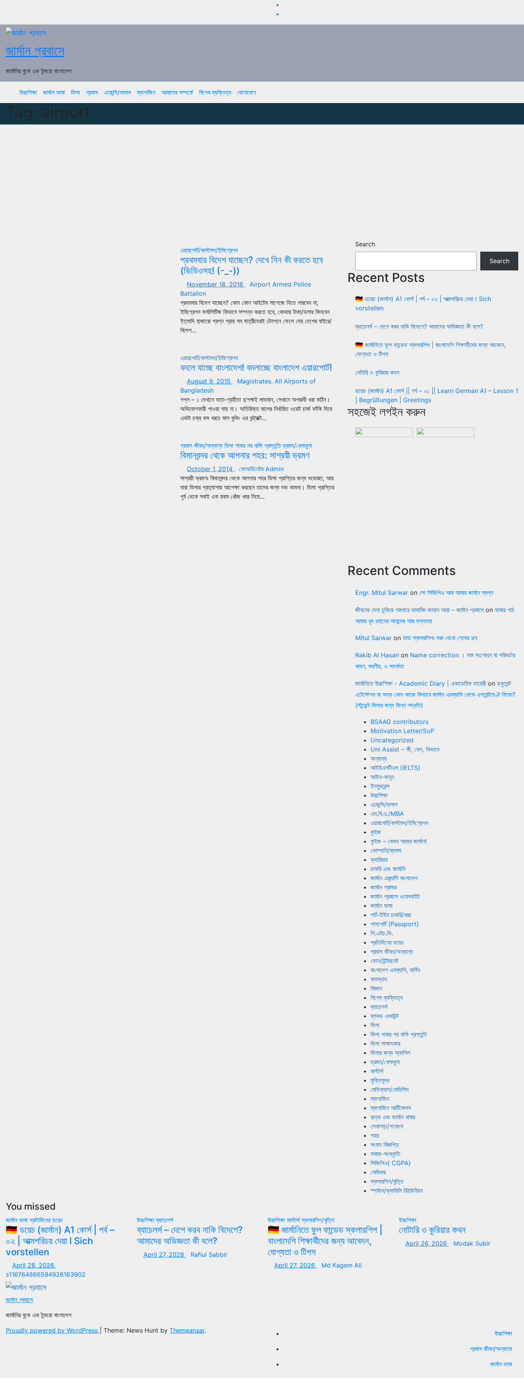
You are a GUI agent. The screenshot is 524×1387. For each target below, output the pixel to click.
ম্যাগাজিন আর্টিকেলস (391, 1108)
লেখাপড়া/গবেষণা (387, 1126)
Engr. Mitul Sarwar (381, 592)
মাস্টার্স (377, 1071)
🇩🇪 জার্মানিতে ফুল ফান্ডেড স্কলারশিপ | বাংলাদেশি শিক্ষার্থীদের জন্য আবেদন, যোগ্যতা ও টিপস (325, 1241)
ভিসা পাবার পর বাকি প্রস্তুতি (253, 445)
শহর (375, 1135)
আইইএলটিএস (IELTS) (395, 767)
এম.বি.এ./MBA (387, 813)
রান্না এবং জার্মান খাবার (393, 1117)
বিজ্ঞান (376, 988)
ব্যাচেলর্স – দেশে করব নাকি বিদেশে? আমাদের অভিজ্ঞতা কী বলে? (419, 326)
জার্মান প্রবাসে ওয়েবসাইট (395, 896)
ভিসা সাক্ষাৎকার (385, 1043)
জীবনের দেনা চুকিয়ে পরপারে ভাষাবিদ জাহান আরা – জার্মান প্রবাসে (419, 610)
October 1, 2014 (210, 469)
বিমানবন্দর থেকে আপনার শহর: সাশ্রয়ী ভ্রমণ (245, 455)
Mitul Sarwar (373, 638)
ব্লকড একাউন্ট (385, 1016)
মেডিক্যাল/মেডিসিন (390, 1089)
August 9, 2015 (209, 381)
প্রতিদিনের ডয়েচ (387, 942)
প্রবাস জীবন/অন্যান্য (202, 445)
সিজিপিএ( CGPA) (391, 1163)
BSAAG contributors (399, 721)
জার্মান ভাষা (54, 92)
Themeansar (187, 1330)
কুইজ (376, 832)
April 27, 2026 (164, 1254)
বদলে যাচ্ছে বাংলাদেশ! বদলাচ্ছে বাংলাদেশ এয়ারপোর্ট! (256, 367)
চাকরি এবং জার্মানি (388, 869)
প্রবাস (92, 92)
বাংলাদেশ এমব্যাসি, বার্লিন (395, 970)
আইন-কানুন (382, 777)
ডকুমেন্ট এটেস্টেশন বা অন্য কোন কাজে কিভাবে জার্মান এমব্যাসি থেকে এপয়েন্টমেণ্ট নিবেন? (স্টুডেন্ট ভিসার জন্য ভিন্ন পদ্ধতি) (435, 694)
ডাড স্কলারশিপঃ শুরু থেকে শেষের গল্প (440, 638)
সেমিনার (378, 1172)
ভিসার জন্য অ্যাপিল (390, 1052)
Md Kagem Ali (341, 1265)
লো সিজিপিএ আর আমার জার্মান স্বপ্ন (456, 592)
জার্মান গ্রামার (384, 887)
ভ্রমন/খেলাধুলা (297, 445)
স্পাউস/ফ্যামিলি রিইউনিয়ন (397, 1190)
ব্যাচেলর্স (379, 1006)
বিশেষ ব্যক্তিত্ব (215, 92)
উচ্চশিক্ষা (28, 92)
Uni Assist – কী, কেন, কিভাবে (405, 749)
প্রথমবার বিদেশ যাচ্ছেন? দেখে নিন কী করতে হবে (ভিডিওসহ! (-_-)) (251, 265)
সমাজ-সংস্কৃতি (385, 1154)
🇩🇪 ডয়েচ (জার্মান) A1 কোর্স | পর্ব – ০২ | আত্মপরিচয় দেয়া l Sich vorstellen (60, 1241)
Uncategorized (392, 740)
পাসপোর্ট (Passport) (395, 924)
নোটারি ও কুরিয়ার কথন (377, 372)
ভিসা (75, 92)
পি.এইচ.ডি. (382, 933)
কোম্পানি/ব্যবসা (386, 850)
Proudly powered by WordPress (53, 1330)
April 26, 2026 (427, 1243)
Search (365, 244)
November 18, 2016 (216, 284)
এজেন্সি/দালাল (117, 92)
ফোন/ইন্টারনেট (384, 961)
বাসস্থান (379, 979)
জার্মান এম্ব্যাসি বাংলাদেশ (394, 878)
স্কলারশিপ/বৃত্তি (387, 1181)
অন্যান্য (379, 758)
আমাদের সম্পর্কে (177, 92)
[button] (506, 92)
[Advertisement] (262, 182)
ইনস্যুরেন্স (380, 786)
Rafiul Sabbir (209, 1254)
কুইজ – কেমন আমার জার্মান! (399, 841)
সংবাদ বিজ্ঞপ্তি (385, 1144)
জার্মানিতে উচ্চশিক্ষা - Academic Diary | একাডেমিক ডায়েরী (420, 683)
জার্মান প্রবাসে (35, 50)
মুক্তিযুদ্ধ (380, 1080)
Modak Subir (471, 1243)
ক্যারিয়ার (379, 859)
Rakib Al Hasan (377, 655)
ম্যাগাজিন (146, 92)
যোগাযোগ (246, 92)
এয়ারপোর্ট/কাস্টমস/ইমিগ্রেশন (209, 250)
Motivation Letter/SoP (402, 731)
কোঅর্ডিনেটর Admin (261, 469)
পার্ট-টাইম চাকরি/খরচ (391, 915)
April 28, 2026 (34, 1265)
